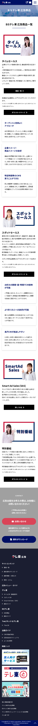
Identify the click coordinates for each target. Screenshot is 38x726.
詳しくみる (18, 407)
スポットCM (7, 597)
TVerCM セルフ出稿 (27, 2)
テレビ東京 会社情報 (8, 705)
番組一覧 (18, 91)
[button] (35, 2)
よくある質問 (8, 641)
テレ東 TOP (5, 715)
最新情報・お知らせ (10, 576)
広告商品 (6, 613)
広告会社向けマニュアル (11, 638)
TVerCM (6, 625)
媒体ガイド (7, 604)
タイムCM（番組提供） (11, 594)
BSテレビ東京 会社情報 (9, 708)
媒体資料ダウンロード (11, 572)
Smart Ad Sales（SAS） (11, 601)
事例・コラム (8, 580)
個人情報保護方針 (7, 702)
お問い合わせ (30, 2)
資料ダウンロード (20, 539)
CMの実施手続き (9, 634)
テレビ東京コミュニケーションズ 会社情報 (15, 712)
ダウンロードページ (18, 112)
